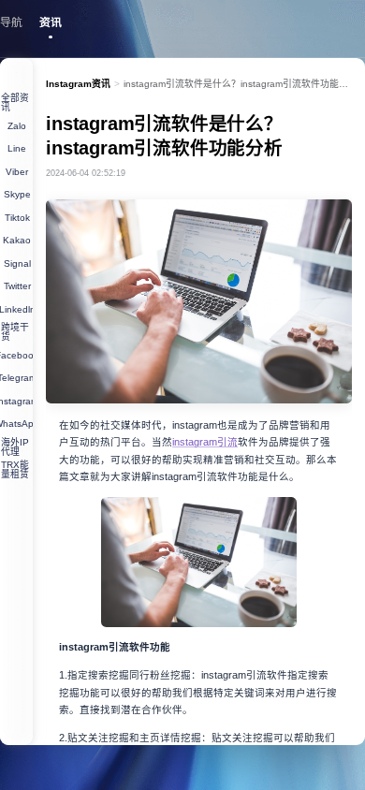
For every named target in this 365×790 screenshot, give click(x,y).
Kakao (17, 240)
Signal (17, 263)
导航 (11, 22)
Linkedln (16, 309)
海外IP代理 (15, 447)
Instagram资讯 (78, 84)
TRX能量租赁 (15, 469)
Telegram (16, 378)
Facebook (16, 355)
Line (16, 148)
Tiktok (17, 217)
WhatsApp (16, 423)
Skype (17, 194)
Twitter (17, 286)
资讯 (50, 22)
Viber (17, 172)
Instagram (16, 401)
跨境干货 (15, 332)
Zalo (16, 126)
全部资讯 (15, 102)
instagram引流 (205, 441)
